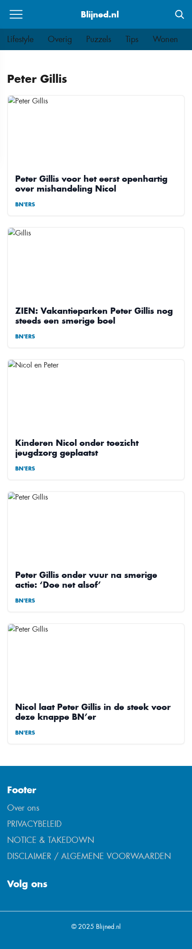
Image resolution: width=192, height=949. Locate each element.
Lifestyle (20, 39)
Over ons (23, 808)
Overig (60, 39)
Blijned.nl (100, 14)
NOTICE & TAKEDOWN (50, 840)
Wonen (165, 39)
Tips (131, 39)
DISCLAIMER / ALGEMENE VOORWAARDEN (89, 856)
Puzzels (98, 39)
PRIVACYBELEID (34, 824)
